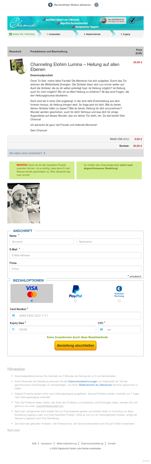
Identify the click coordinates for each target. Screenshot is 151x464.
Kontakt (111, 443)
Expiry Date (17, 323)
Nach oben (13, 430)
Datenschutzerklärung (92, 443)
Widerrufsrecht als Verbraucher (95, 384)
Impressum (46, 443)
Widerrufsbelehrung (67, 443)
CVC (100, 323)
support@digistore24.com (50, 406)
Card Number (18, 309)
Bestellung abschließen (75, 345)
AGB (34, 443)
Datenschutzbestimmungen (82, 381)
